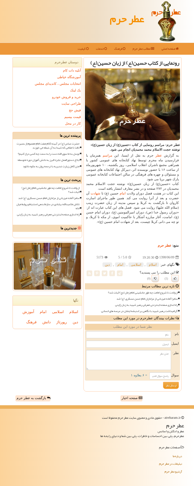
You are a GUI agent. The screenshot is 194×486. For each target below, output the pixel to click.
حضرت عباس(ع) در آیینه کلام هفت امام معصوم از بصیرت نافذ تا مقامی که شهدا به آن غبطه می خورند (48, 145)
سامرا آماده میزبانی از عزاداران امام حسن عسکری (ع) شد (147, 299)
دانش (46, 322)
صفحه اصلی (168, 49)
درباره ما (177, 456)
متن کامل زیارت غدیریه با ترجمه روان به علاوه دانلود (51, 166)
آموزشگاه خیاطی (69, 77)
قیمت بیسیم (72, 117)
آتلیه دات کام (72, 70)
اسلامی (136, 264)
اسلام (153, 264)
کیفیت (82, 49)
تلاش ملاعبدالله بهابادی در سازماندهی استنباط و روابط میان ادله (47, 206)
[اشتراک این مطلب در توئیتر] (104, 273)
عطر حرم (127, 18)
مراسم (107, 155)
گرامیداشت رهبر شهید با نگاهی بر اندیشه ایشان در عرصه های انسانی (139, 311)
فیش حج (75, 110)
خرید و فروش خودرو (66, 97)
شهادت (95, 193)
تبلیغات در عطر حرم (170, 464)
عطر (158, 155)
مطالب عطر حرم (141, 49)
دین (107, 264)
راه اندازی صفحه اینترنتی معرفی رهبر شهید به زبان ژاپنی (146, 305)
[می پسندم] (175, 278)
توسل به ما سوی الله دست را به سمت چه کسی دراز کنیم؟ (48, 154)
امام (123, 193)
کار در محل (73, 123)
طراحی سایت (71, 103)
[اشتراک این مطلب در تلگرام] (119, 273)
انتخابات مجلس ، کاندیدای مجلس (58, 84)
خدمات (100, 49)
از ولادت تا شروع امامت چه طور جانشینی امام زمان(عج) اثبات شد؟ (143, 292)
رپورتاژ (61, 322)
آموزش (28, 312)
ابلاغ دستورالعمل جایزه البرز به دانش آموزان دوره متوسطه (48, 160)
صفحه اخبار (130, 398)
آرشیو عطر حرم (173, 471)
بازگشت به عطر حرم (32, 398)
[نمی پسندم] (155, 278)
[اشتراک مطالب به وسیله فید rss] (89, 273)
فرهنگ (118, 49)
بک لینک (75, 90)
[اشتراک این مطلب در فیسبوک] (112, 273)
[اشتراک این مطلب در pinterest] (97, 273)
